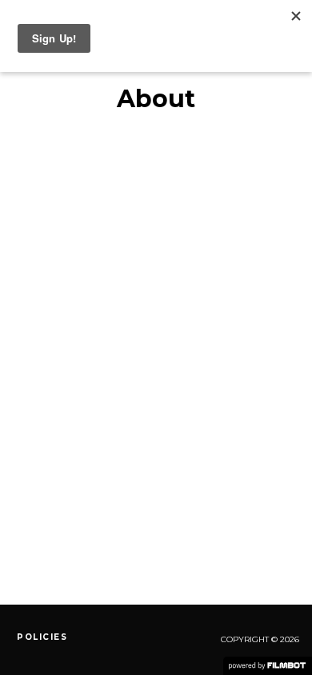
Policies (42, 637)
